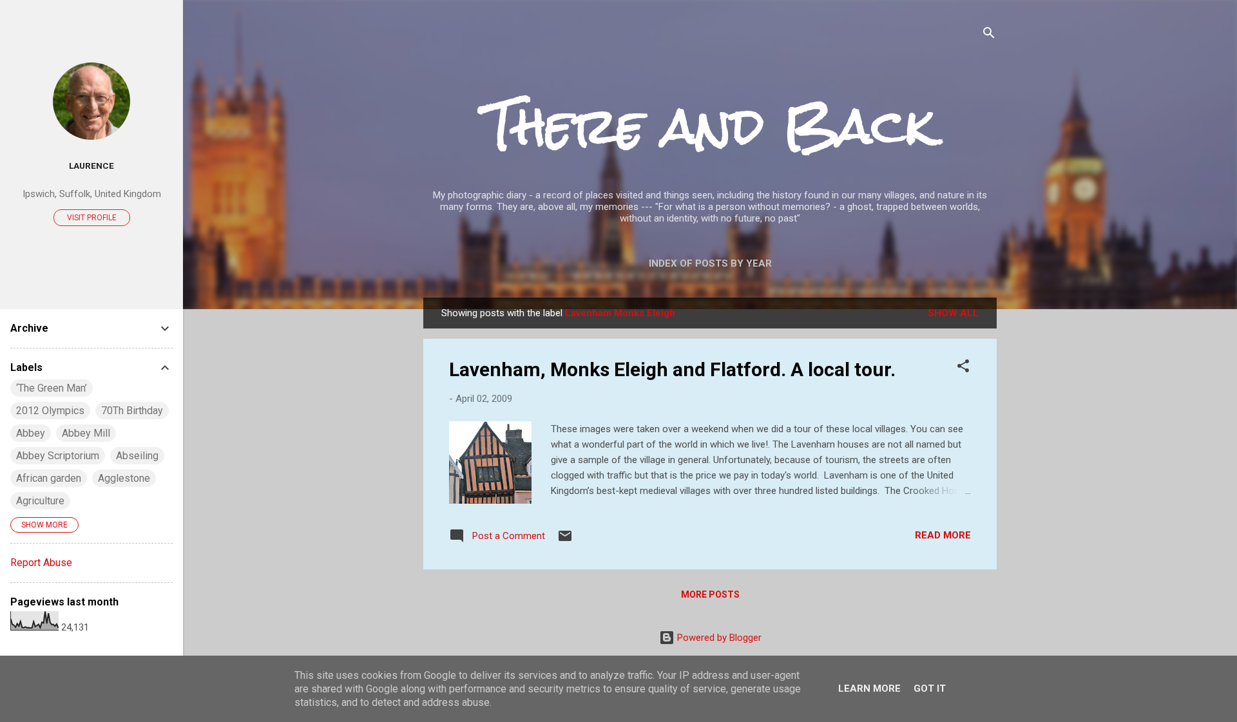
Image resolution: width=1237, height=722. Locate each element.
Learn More (869, 688)
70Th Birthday (132, 410)
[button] (963, 368)
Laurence (91, 165)
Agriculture (40, 501)
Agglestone (124, 478)
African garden (48, 478)
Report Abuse (41, 562)
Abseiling (137, 456)
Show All (953, 313)
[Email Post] (565, 540)
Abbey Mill (86, 433)
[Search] (989, 35)
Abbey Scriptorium (57, 456)
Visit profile (92, 217)
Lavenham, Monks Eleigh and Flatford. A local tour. (672, 369)
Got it (930, 688)
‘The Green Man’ (51, 388)
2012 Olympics (50, 410)
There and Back (710, 125)
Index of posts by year (710, 263)
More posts (710, 594)
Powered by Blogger (718, 637)
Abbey (30, 433)
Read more (943, 535)
